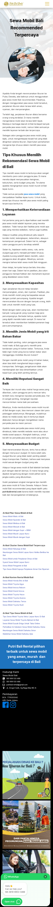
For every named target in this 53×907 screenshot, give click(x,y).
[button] (45, 876)
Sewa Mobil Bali (9, 675)
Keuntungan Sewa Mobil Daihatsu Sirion (19, 630)
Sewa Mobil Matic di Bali (13, 516)
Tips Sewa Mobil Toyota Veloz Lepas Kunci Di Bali (24, 616)
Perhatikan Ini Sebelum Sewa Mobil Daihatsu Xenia (24, 627)
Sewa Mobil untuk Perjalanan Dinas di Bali (20, 559)
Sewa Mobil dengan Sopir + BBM (17, 530)
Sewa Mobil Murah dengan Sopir (16, 537)
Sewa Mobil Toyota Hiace (13, 594)
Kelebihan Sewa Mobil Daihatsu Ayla (18, 634)
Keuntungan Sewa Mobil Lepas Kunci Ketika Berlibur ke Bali (26, 553)
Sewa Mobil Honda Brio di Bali (15, 580)
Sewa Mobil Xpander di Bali (14, 520)
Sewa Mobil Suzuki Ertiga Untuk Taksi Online (21, 623)
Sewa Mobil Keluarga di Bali (14, 549)
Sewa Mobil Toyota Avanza (14, 598)
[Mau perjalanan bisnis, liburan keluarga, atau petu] (26, 824)
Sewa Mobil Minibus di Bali (14, 523)
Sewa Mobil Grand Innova (13, 591)
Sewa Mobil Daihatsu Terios (14, 601)
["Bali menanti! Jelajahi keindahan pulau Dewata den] (26, 775)
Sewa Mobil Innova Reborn (14, 587)
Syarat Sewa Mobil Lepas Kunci (16, 562)
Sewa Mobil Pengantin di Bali (15, 565)
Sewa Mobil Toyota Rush (13, 605)
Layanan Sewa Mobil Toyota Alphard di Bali (21, 620)
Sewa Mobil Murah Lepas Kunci (16, 534)
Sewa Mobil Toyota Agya (13, 584)
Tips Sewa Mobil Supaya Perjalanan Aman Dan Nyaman (26, 569)
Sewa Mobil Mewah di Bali (14, 527)
